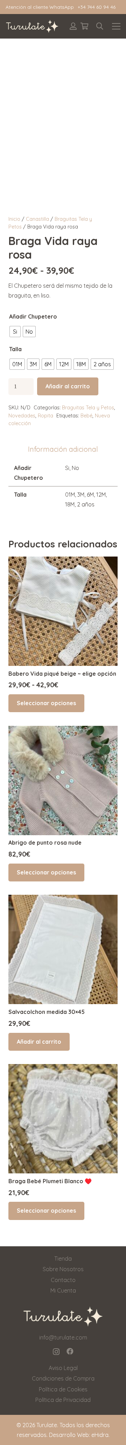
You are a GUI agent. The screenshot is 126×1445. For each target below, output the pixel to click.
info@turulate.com (63, 1337)
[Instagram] (56, 1352)
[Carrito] (84, 26)
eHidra (99, 1434)
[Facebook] (70, 1351)
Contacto (63, 1279)
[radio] (15, 331)
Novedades (21, 416)
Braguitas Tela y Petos (88, 407)
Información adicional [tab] (63, 449)
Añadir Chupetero (33, 316)
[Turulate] (32, 26)
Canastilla (37, 219)
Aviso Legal (63, 1367)
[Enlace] (73, 26)
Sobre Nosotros (63, 1269)
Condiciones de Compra (63, 1378)
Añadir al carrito (68, 386)
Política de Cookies (63, 1389)
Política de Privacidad (63, 1399)
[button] (99, 26)
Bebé (86, 416)
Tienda (63, 1258)
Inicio (14, 219)
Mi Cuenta (63, 1290)
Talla (15, 349)
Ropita (45, 416)
